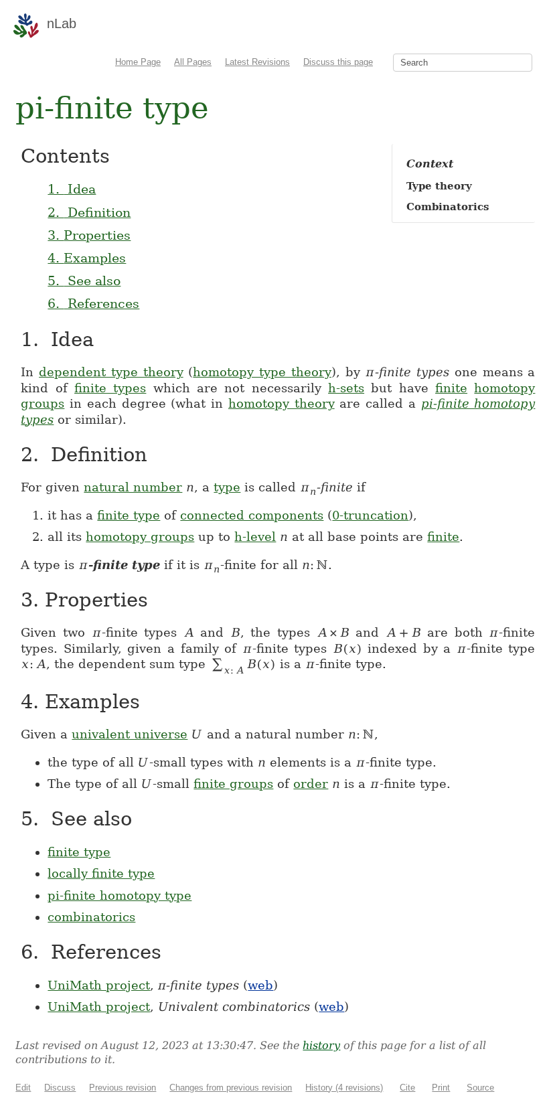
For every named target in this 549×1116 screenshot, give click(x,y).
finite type (128, 515)
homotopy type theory (262, 372)
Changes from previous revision (230, 1088)
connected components (251, 515)
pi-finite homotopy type (119, 895)
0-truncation (370, 515)
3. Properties (89, 235)
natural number (133, 487)
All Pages (193, 62)
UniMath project (99, 985)
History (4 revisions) (344, 1088)
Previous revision (122, 1088)
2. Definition (89, 212)
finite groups (233, 784)
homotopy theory (281, 403)
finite (451, 388)
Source (480, 1088)
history (321, 1045)
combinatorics (91, 917)
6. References (93, 303)
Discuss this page (338, 62)
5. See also (84, 280)
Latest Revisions (257, 62)
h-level (255, 537)
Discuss (60, 1088)
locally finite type (101, 873)
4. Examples (87, 257)
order (310, 784)
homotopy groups (140, 537)
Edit (23, 1088)
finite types (110, 388)
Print (441, 1088)
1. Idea (72, 188)
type (227, 487)
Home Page (138, 62)
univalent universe (129, 734)
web (260, 985)
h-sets (346, 388)
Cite (407, 1088)
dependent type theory (111, 372)
